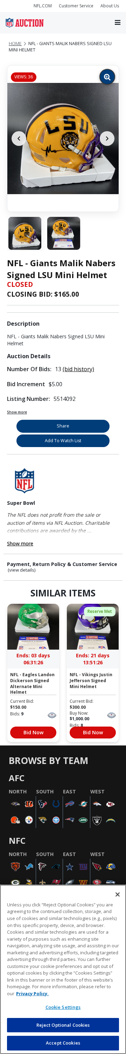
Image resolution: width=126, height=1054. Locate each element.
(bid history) (78, 369)
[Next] (107, 138)
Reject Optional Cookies (63, 1025)
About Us (109, 6)
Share (63, 426)
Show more (17, 412)
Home (15, 44)
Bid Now (33, 732)
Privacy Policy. (32, 993)
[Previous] (19, 138)
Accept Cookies (63, 1043)
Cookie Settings (63, 1007)
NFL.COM (43, 6)
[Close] (117, 894)
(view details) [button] (22, 570)
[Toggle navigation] (117, 23)
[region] (63, 969)
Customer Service (76, 6)
